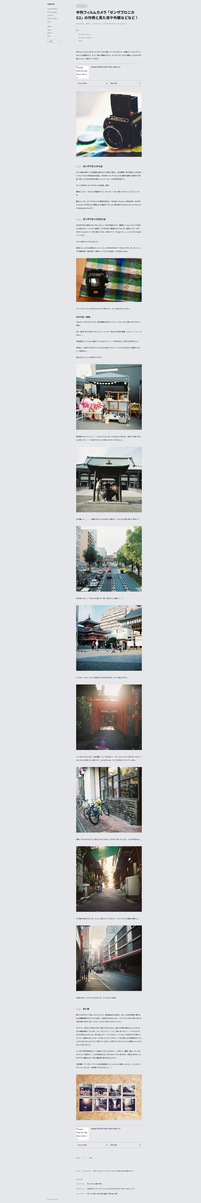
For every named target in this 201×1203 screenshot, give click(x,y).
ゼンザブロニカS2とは (85, 38)
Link (91, 1158)
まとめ (80, 41)
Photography (81, 6)
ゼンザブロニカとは (84, 34)
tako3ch (51, 4)
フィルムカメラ (121, 24)
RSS (48, 36)
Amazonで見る (82, 83)
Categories (52, 9)
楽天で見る (114, 83)
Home (78, 1171)
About (49, 33)
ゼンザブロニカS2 (109, 24)
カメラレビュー (97, 24)
